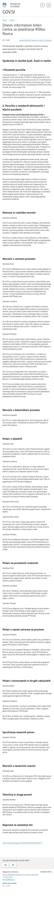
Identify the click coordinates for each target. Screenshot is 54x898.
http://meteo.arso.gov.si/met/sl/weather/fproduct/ (22, 843)
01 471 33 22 (8, 877)
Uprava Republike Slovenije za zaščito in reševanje (35, 40)
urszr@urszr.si (10, 879)
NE (13, 865)
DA (5, 865)
